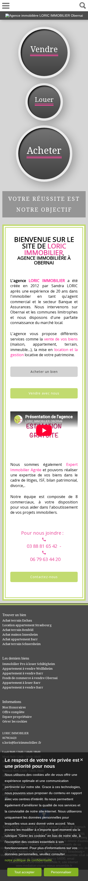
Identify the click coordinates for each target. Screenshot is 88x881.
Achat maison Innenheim (20, 634)
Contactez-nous (44, 577)
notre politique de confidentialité (28, 860)
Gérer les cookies (14, 721)
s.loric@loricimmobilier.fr (21, 742)
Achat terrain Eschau (17, 620)
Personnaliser (61, 872)
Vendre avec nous (44, 393)
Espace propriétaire (17, 717)
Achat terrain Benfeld (17, 630)
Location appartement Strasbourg (27, 625)
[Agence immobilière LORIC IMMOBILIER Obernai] (44, 15)
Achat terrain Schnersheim (21, 644)
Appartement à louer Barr (21, 682)
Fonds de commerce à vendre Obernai (29, 678)
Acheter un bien (44, 371)
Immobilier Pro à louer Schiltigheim (28, 664)
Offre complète (13, 712)
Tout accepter (24, 872)
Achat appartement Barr (20, 639)
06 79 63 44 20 (44, 5)
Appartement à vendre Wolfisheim (27, 668)
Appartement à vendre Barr (22, 673)
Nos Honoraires (14, 707)
